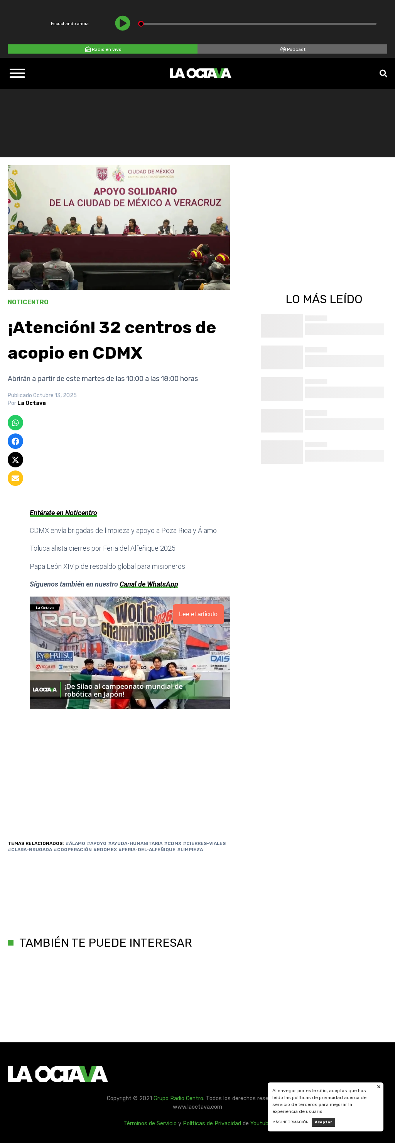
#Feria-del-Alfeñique (147, 849)
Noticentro (28, 302)
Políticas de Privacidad (212, 1123)
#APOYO (96, 843)
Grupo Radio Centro (178, 1098)
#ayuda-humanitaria (135, 843)
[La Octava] (200, 73)
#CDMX (172, 843)
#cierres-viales (204, 843)
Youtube (261, 1123)
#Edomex (105, 849)
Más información (290, 1122)
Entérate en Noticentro (63, 513)
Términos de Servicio (150, 1123)
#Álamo (75, 843)
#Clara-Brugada (30, 849)
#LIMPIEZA (190, 849)
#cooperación (73, 849)
